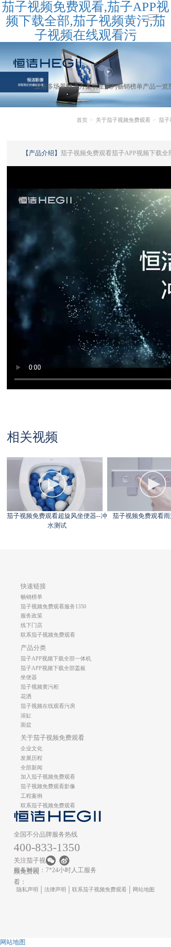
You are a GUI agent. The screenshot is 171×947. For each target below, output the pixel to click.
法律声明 (55, 889)
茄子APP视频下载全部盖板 (53, 668)
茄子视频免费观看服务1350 (53, 606)
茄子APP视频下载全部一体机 (56, 658)
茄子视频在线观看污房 (48, 706)
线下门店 (31, 625)
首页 (82, 120)
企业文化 (31, 748)
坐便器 (29, 677)
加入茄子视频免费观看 (48, 777)
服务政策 (31, 615)
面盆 (26, 725)
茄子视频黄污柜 (40, 687)
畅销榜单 (130, 86)
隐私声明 (27, 889)
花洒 (26, 696)
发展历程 (31, 758)
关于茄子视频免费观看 (123, 120)
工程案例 (31, 796)
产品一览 (155, 86)
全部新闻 (31, 767)
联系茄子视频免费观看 (48, 635)
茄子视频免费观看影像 (48, 786)
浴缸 (26, 715)
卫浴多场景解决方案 (63, 86)
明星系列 (104, 86)
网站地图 (144, 889)
